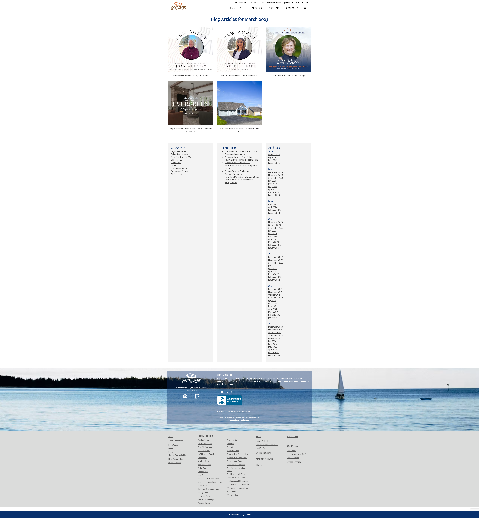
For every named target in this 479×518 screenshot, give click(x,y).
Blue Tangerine (245, 420)
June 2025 (272, 183)
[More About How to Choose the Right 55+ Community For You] (239, 103)
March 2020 (273, 352)
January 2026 (274, 163)
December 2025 (275, 172)
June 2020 (272, 344)
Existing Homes (174, 463)
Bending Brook (204, 461)
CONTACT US (292, 8)
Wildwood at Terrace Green (238, 488)
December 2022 (275, 257)
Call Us (248, 514)
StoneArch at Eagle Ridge (237, 458)
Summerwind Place (234, 461)
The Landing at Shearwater (238, 481)
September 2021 (275, 297)
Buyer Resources (180, 151)
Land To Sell (261, 448)
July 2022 (272, 265)
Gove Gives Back (179, 171)
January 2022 (274, 280)
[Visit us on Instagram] (307, 2)
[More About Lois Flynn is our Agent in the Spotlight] (288, 49)
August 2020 (274, 338)
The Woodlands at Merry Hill (238, 484)
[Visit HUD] (249, 411)
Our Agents (291, 451)
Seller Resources (180, 154)
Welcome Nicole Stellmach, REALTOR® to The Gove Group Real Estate (241, 165)
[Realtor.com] (197, 396)
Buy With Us (173, 445)
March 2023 (273, 242)
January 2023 (274, 248)
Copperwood (203, 472)
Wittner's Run (232, 495)
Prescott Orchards (205, 503)
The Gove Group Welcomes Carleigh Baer (239, 75)
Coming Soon (203, 440)
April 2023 (272, 239)
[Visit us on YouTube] (297, 2)
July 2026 (272, 157)
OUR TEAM (274, 8)
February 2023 (274, 245)
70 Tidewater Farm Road (208, 454)
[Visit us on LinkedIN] (302, 2)
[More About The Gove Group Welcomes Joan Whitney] (190, 49)
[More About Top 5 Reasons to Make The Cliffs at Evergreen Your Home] (190, 103)
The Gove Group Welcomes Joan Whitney (191, 75)
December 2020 (275, 327)
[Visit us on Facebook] (293, 2)
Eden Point (202, 475)
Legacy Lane (203, 492)
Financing (172, 448)
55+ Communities (205, 444)
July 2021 (272, 300)
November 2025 (275, 175)
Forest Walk (202, 485)
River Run (230, 444)
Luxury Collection (263, 441)
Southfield (231, 447)
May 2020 (272, 347)
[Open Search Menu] (305, 8)
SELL (242, 8)
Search (171, 452)
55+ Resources (179, 168)
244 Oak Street (204, 451)
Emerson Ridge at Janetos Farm (210, 482)
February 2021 (274, 315)
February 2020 (274, 355)
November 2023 (275, 222)
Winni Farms (232, 491)
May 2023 (272, 236)
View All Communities (206, 447)
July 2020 (272, 341)
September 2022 (275, 263)
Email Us (234, 514)
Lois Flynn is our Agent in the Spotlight (288, 75)
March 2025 (273, 192)
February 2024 (274, 210)
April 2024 (272, 207)
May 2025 (272, 186)
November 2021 (275, 292)
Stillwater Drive (233, 451)
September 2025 (275, 178)
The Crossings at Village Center (236, 469)
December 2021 (275, 289)
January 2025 (274, 195)
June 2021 (272, 303)
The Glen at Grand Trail (236, 478)
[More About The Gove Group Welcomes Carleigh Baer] (239, 49)
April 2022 (272, 271)
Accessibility (236, 411)
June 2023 (272, 233)
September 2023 (275, 228)
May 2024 (272, 204)
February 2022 (274, 277)
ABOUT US (257, 8)
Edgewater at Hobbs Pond (208, 479)
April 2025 (272, 189)
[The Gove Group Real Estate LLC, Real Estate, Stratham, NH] (229, 400)
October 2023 (274, 225)
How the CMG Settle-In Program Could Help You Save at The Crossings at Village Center (242, 180)
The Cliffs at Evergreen (236, 465)
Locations (291, 441)
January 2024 (274, 213)
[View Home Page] (191, 378)
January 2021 (273, 317)
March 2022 (273, 274)
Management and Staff (296, 454)
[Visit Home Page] (178, 3)
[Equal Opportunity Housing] (185, 396)
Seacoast (176, 160)
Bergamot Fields (204, 465)
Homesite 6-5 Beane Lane (208, 489)
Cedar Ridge (202, 468)
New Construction (181, 157)
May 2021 (272, 306)
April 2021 (272, 309)
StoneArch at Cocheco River (238, 454)
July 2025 (272, 181)
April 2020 (272, 349)
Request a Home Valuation (267, 445)
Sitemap (244, 411)
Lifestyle (176, 162)
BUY (231, 8)
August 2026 (274, 154)
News (175, 165)
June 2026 (272, 160)
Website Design (234, 420)
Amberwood (202, 458)
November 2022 (275, 260)
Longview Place (204, 496)
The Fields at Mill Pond (236, 474)
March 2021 (273, 312)
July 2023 (272, 231)
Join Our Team (293, 458)
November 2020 (275, 329)
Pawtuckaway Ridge (206, 499)
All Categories (177, 174)
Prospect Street (233, 440)
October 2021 (274, 295)
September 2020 (275, 335)
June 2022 (272, 268)
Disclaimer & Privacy (224, 411)
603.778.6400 (192, 390)
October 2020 (274, 332)
